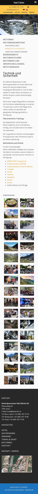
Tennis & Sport (9, 439)
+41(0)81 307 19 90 (17, 7)
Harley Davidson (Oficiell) (16, 164)
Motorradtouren (12, 57)
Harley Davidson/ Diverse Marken (20, 166)
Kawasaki (10, 177)
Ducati (9, 182)
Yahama (10, 174)
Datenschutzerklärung (14, 490)
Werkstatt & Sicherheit (15, 49)
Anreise (31, 12)
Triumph (10, 169)
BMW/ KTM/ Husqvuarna (16, 161)
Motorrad (8, 39)
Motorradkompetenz (14, 42)
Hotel (5, 430)
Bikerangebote (10, 54)
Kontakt (24, 12)
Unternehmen (8, 12)
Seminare (6, 436)
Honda (9, 172)
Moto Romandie (11, 67)
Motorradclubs (11, 61)
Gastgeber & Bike (12, 46)
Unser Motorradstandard (16, 52)
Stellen (17, 12)
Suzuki (9, 180)
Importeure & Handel (14, 64)
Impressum (29, 490)
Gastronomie (8, 433)
